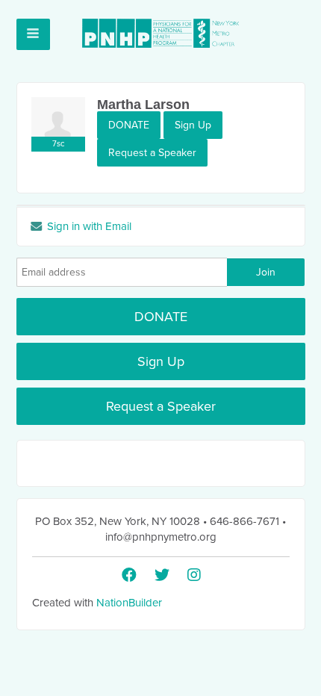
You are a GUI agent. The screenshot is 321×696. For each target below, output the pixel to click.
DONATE (128, 125)
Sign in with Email (87, 226)
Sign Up (193, 125)
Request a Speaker (152, 152)
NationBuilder (129, 602)
